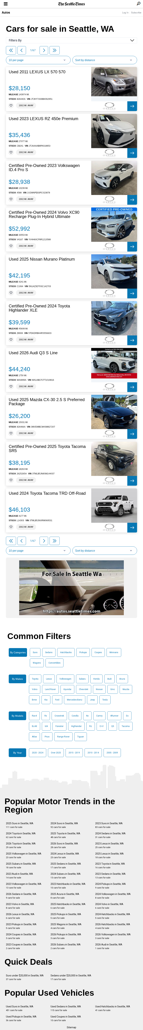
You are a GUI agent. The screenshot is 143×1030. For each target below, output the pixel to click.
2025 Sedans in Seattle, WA (66, 865)
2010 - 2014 (93, 752)
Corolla (75, 716)
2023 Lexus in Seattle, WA (109, 845)
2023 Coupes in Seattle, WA (21, 946)
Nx (87, 716)
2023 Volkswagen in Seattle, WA (23, 886)
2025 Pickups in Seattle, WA (66, 916)
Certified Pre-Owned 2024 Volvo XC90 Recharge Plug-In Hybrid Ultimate (44, 214)
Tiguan (80, 736)
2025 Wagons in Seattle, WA (66, 926)
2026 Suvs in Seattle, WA (64, 845)
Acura (122, 679)
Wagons (37, 663)
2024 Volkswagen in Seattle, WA (113, 896)
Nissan (99, 689)
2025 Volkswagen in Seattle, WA (23, 855)
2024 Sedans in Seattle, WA (110, 835)
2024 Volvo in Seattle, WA (109, 906)
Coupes (98, 652)
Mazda (126, 689)
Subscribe (136, 12)
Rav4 (34, 716)
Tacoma (126, 726)
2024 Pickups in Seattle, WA (110, 886)
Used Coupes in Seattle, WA (66, 1018)
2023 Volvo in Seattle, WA (20, 906)
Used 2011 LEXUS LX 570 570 (37, 72)
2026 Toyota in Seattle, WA (21, 845)
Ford (57, 700)
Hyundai (67, 689)
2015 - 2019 (74, 752)
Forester (59, 726)
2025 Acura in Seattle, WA (65, 896)
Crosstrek (59, 716)
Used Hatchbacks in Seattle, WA (112, 1008)
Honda (96, 679)
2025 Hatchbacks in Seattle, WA (68, 906)
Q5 (112, 726)
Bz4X (34, 726)
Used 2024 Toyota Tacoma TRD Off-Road (47, 493)
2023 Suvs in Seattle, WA (109, 825)
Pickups (83, 652)
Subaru (82, 679)
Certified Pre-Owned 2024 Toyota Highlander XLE (39, 308)
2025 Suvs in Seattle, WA (19, 825)
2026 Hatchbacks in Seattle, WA (112, 926)
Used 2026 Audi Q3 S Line (33, 353)
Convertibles (54, 663)
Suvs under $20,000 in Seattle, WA (25, 977)
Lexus (49, 679)
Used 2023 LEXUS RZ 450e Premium (43, 119)
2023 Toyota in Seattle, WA (110, 865)
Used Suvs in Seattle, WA (19, 1008)
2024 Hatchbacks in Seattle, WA (112, 916)
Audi (109, 679)
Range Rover (63, 736)
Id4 (46, 726)
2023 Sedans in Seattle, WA (110, 875)
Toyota (35, 679)
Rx (45, 716)
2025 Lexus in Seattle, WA (109, 855)
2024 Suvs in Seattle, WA (64, 825)
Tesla (105, 700)
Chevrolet (83, 689)
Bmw (34, 700)
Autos (6, 12)
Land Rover (50, 689)
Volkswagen (65, 679)
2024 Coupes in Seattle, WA (21, 936)
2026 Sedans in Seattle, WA (21, 896)
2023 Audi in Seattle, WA (19, 875)
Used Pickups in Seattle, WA (21, 1018)
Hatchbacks (66, 652)
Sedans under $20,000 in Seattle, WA (71, 977)
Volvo (34, 689)
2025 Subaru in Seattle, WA (21, 865)
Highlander (76, 726)
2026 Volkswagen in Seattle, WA (113, 936)
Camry (99, 716)
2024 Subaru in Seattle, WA (66, 875)
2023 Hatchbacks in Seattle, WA (68, 886)
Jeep (92, 700)
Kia (45, 700)
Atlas (34, 736)
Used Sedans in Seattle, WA (66, 1008)
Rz (90, 726)
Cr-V (102, 726)
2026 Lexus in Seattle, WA (20, 916)
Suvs (35, 652)
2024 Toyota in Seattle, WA (21, 835)
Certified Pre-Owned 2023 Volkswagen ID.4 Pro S (44, 167)
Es (127, 716)
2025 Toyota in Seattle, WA (65, 835)
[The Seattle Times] (71, 4)
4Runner (114, 716)
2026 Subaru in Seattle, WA (66, 946)
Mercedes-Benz (74, 700)
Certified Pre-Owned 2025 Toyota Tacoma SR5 (47, 448)
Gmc (112, 689)
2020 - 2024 (37, 752)
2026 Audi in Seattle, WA (108, 946)
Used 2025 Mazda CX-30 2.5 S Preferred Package (47, 402)
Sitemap (71, 1027)
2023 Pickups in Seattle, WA (21, 926)
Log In (125, 12)
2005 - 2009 (112, 752)
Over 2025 (56, 752)
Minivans (114, 652)
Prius (47, 736)
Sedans (48, 652)
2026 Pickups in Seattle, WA (66, 936)
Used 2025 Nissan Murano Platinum (42, 259)
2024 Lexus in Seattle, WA (65, 855)
